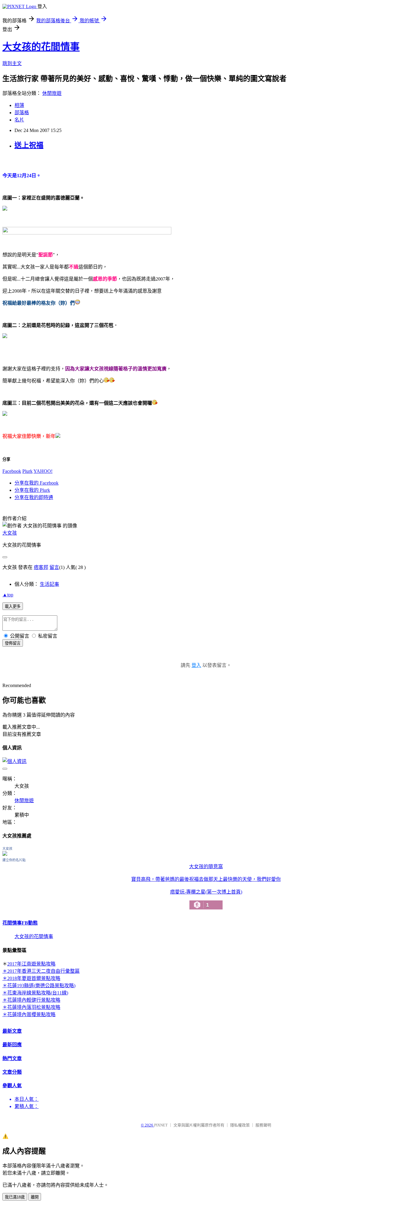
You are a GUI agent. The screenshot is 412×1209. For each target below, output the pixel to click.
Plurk (27, 471)
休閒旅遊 (52, 93)
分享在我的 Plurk (32, 490)
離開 (35, 1197)
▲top (7, 594)
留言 (54, 567)
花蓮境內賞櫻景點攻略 (31, 1014)
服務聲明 (263, 1125)
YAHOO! (42, 471)
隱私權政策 (240, 1125)
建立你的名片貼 (14, 860)
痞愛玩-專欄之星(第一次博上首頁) (206, 898)
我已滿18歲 (15, 1197)
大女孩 (9, 532)
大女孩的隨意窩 (206, 866)
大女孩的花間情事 (41, 46)
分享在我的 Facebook (36, 482)
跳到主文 (12, 63)
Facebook (11, 471)
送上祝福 (28, 145)
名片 (19, 119)
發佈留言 (13, 643)
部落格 (21, 112)
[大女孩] (4, 854)
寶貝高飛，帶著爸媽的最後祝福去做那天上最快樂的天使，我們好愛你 (206, 879)
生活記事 (49, 584)
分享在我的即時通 (33, 497)
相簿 (19, 105)
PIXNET (161, 1125)
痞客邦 (41, 567)
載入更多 (13, 606)
